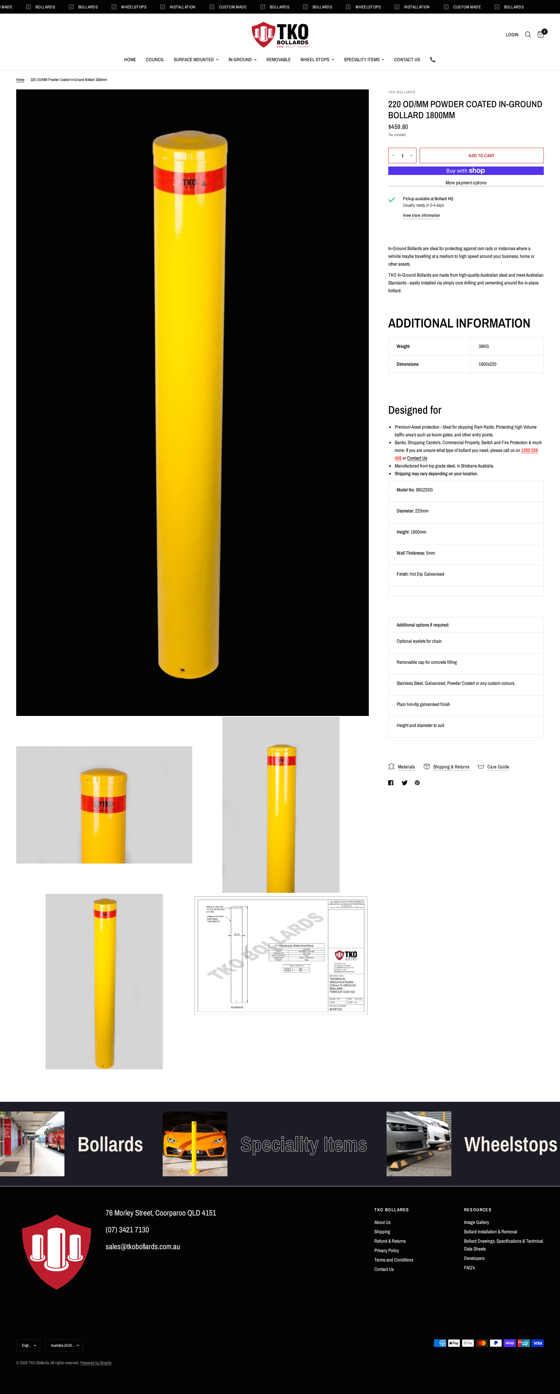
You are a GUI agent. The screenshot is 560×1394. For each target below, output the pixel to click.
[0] (539, 34)
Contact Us (407, 59)
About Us (382, 1222)
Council (155, 59)
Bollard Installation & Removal (490, 1231)
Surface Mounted (194, 59)
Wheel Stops (314, 59)
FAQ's (469, 1267)
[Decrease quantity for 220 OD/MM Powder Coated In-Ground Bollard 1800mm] (393, 155)
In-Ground (240, 59)
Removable (278, 59)
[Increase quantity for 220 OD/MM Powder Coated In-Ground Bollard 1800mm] (411, 155)
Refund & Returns (390, 1241)
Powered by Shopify (95, 1362)
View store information (421, 215)
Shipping (382, 1231)
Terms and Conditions (393, 1259)
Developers (474, 1258)
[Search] (528, 34)
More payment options (466, 182)
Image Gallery (476, 1222)
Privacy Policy (386, 1250)
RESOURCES (478, 1209)
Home (130, 59)
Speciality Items (361, 59)
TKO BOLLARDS (391, 1209)
